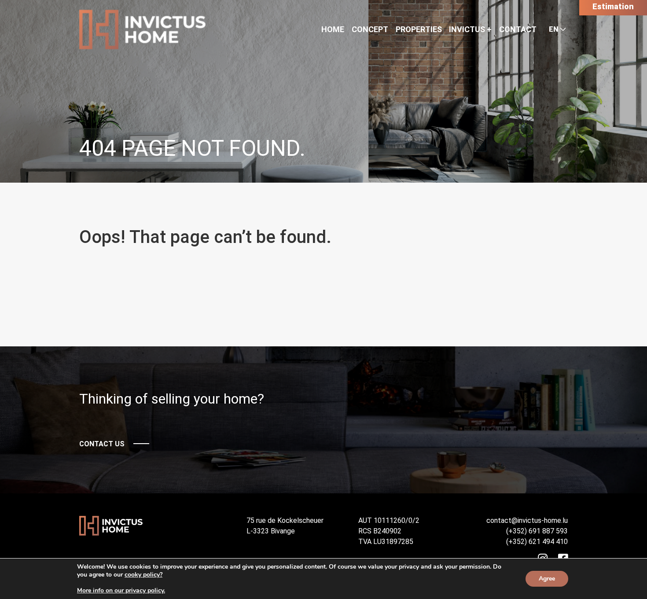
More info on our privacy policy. (121, 590)
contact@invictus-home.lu (527, 520)
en (553, 29)
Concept (370, 29)
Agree (547, 578)
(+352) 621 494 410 (537, 541)
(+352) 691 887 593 (537, 531)
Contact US (102, 444)
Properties (419, 29)
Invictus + (470, 29)
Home (332, 29)
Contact (518, 29)
